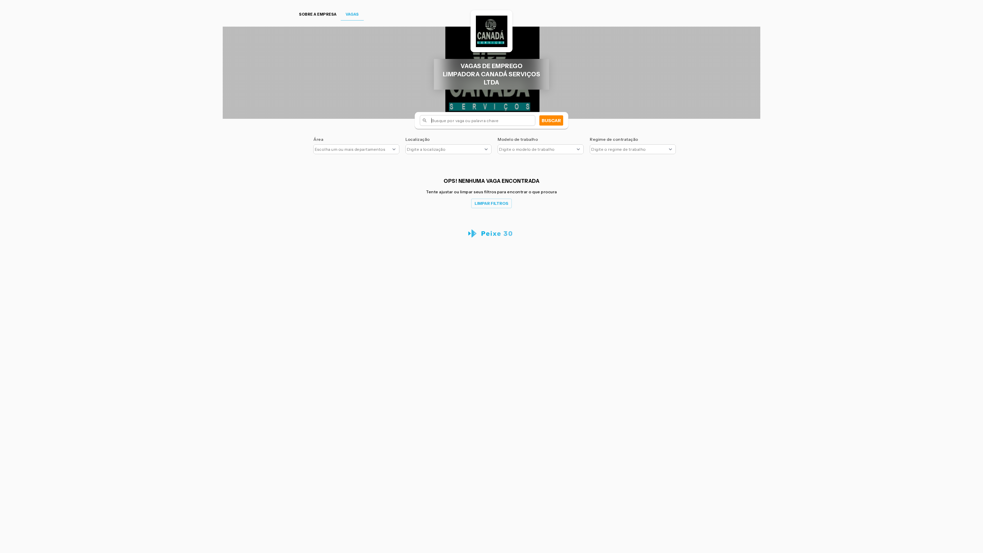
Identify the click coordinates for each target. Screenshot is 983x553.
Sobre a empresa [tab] (318, 14)
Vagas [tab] (352, 14)
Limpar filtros (491, 203)
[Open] (394, 149)
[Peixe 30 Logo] (491, 234)
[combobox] (356, 149)
